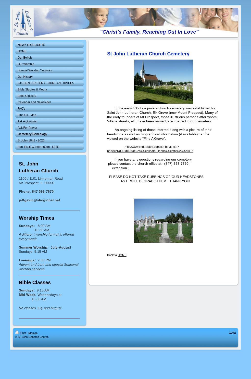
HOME (122, 255)
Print (23, 332)
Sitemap (33, 332)
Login (232, 332)
